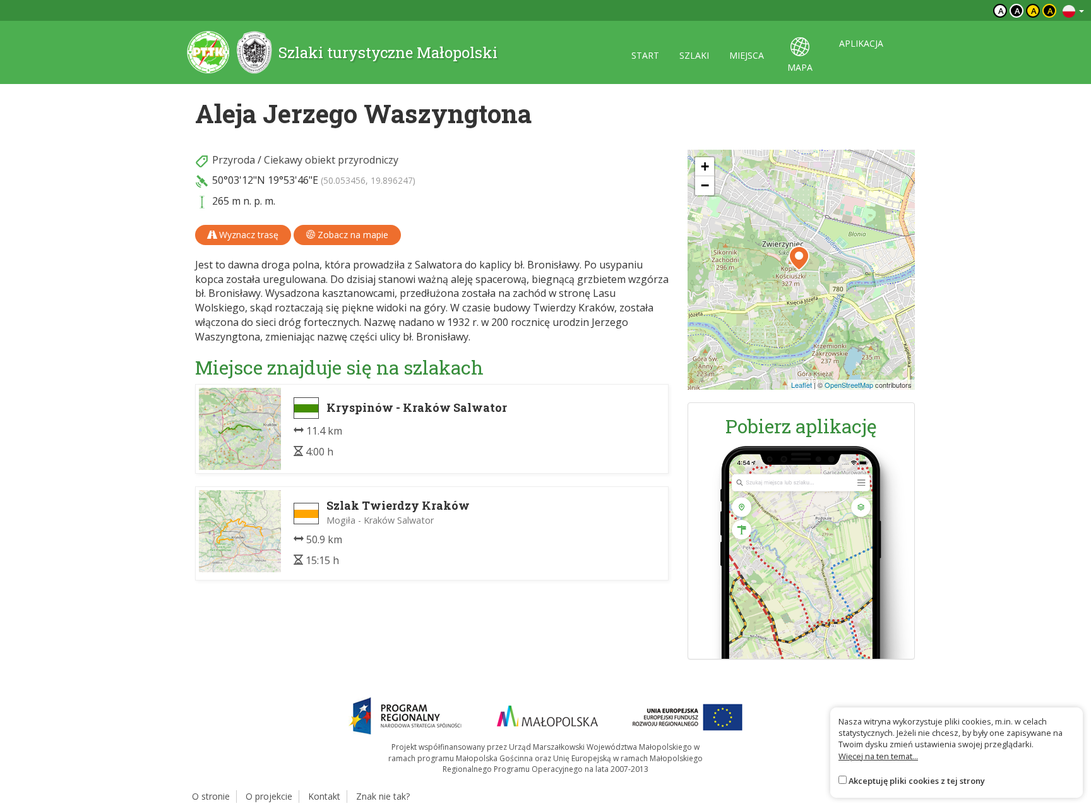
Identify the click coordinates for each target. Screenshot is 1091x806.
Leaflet (801, 385)
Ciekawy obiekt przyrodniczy (331, 160)
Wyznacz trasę (247, 235)
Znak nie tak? (383, 796)
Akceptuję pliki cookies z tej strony (917, 780)
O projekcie (269, 796)
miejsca (746, 55)
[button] (799, 258)
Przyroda (233, 160)
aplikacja (861, 43)
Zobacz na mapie (351, 235)
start (645, 55)
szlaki (694, 55)
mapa (800, 67)
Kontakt (324, 796)
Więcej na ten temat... (878, 756)
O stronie (211, 796)
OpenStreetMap (849, 385)
